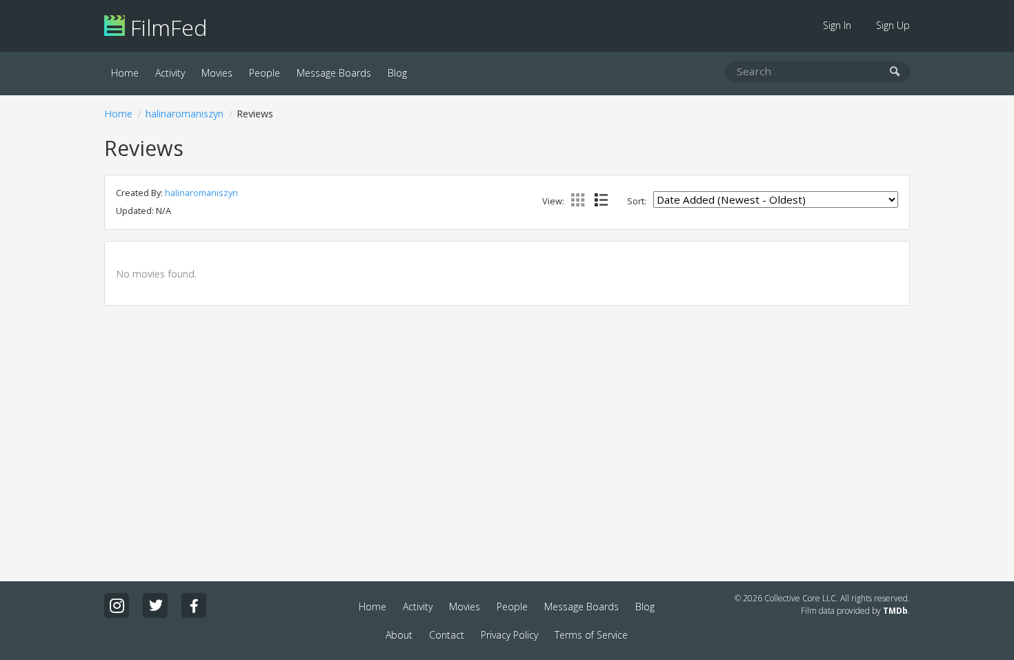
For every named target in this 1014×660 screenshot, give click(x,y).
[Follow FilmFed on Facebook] (193, 605)
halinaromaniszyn (184, 113)
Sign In (837, 25)
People (264, 72)
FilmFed (166, 27)
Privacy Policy (509, 634)
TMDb (895, 611)
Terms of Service (591, 634)
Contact (446, 634)
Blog (397, 72)
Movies (216, 72)
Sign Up (893, 25)
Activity (170, 72)
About (399, 634)
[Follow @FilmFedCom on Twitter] (155, 605)
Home (125, 72)
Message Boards (334, 72)
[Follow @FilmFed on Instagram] (116, 605)
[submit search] (895, 72)
